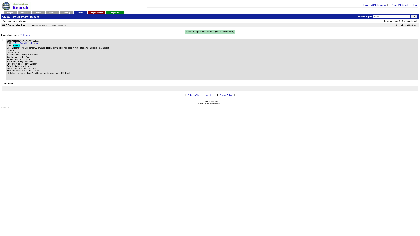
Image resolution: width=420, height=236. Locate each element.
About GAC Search (400, 5)
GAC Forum (25, 35)
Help (415, 5)
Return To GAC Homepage (375, 5)
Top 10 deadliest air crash (26, 43)
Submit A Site (194, 95)
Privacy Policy (226, 95)
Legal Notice (209, 95)
